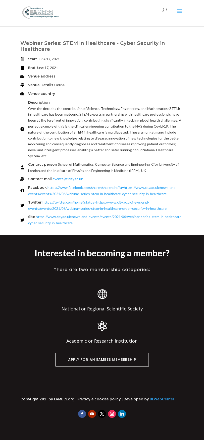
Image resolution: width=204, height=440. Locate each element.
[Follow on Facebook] (82, 414)
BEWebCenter (162, 399)
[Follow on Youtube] (92, 414)
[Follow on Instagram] (112, 414)
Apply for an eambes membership (102, 359)
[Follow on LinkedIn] (122, 414)
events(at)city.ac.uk (67, 179)
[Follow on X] (102, 414)
